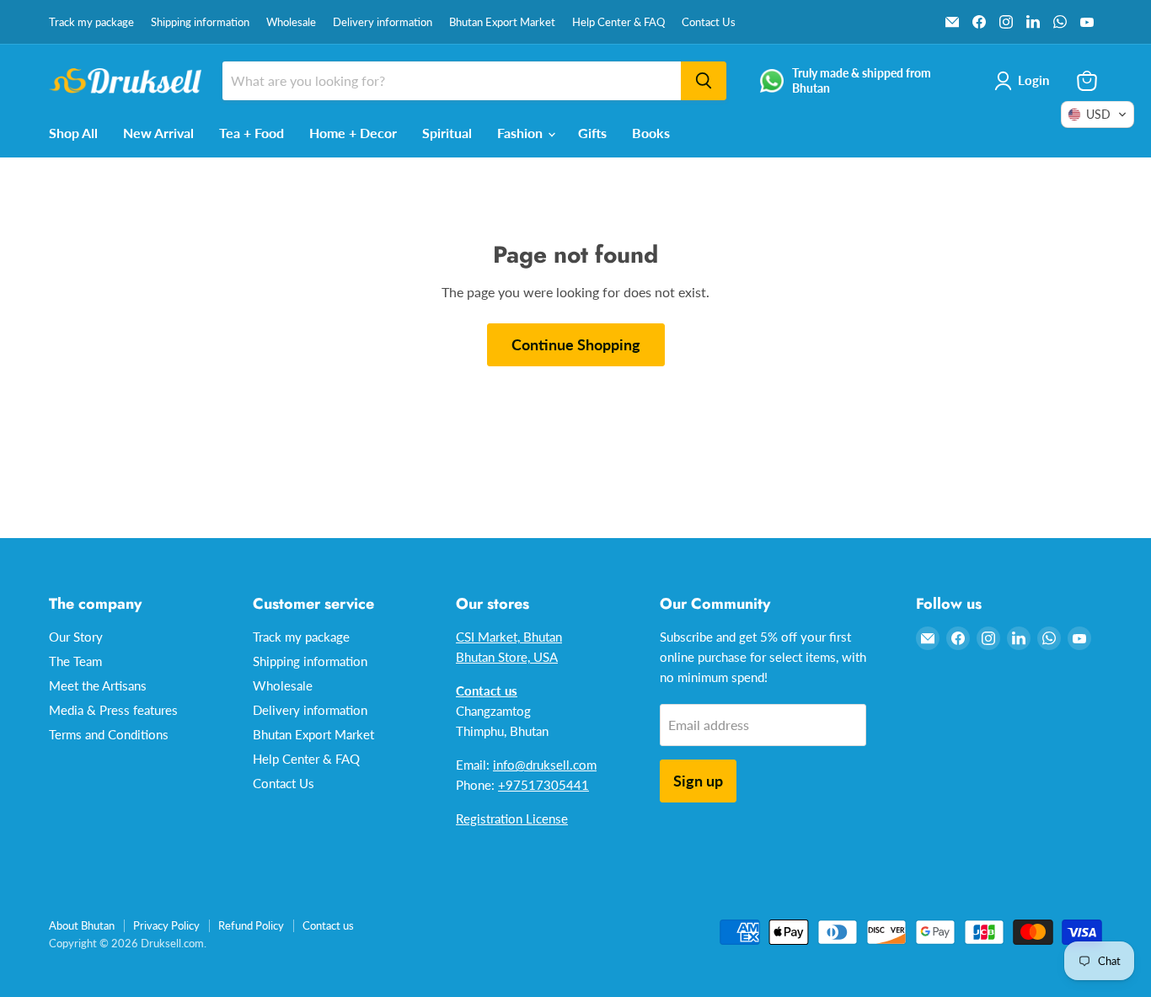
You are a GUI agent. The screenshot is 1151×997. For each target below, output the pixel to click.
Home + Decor (353, 133)
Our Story (76, 636)
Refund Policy (251, 925)
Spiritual (447, 133)
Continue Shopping (575, 344)
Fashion (521, 133)
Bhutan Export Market (502, 22)
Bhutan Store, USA (507, 656)
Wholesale (291, 22)
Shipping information (200, 22)
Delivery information (382, 22)
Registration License (512, 818)
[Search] (703, 80)
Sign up (698, 780)
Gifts (592, 133)
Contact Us (709, 22)
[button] (1097, 114)
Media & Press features (113, 709)
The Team (75, 661)
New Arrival (158, 133)
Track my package (91, 22)
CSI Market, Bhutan (509, 636)
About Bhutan (82, 925)
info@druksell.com (545, 764)
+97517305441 (543, 784)
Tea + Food (251, 133)
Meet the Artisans (98, 685)
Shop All (73, 133)
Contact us (328, 925)
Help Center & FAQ (618, 22)
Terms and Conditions (109, 734)
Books (651, 133)
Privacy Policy (166, 925)
